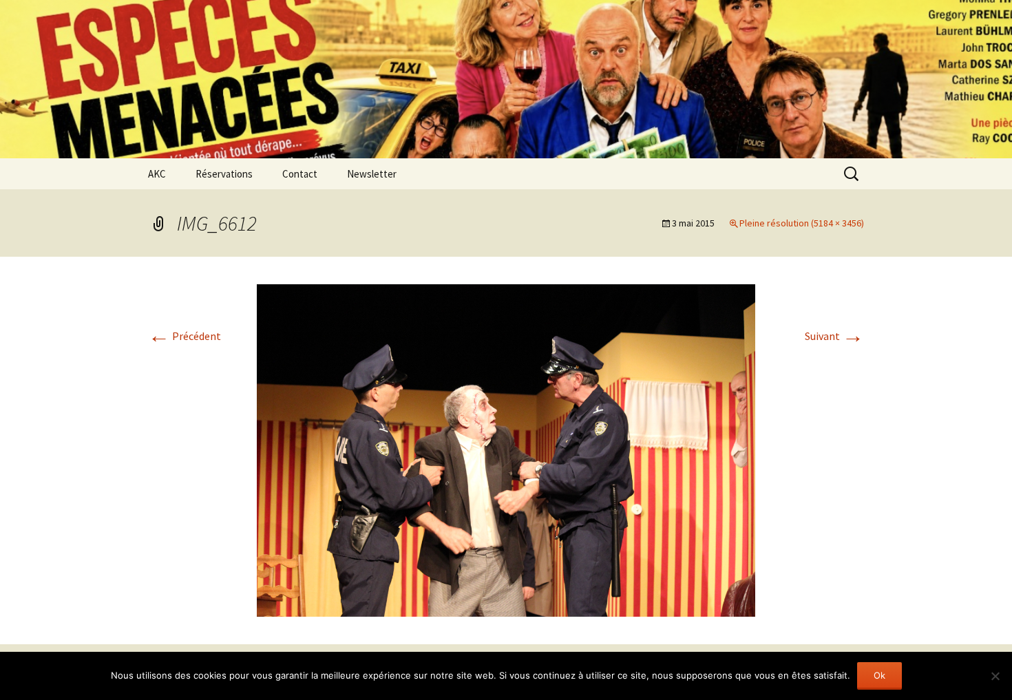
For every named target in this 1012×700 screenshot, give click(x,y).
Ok (879, 675)
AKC (157, 173)
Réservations (224, 173)
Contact (299, 173)
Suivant (834, 336)
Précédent (184, 336)
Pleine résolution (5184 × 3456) (801, 223)
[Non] (995, 676)
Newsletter (372, 173)
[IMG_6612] (506, 449)
